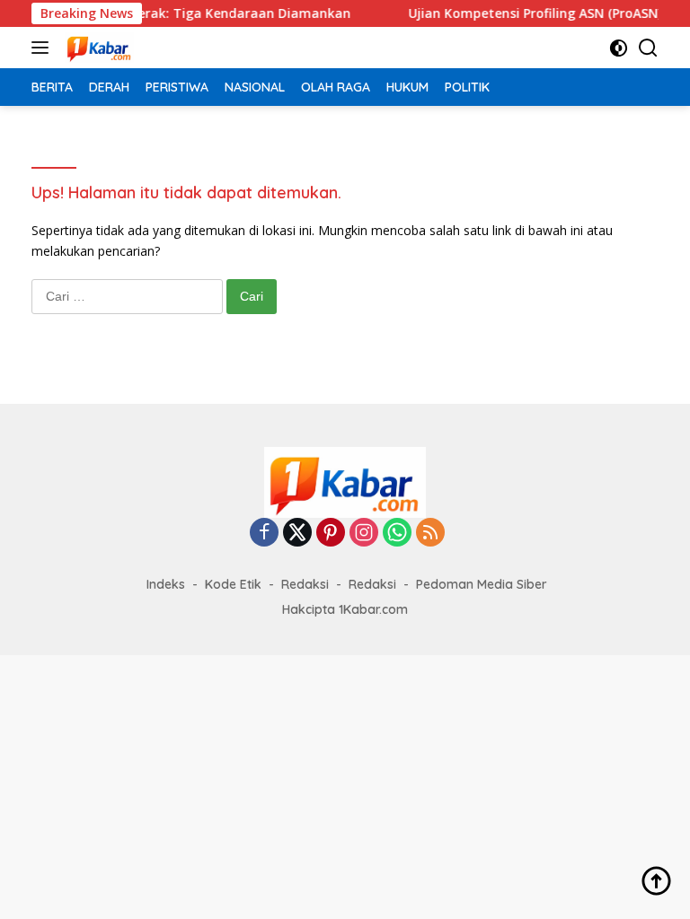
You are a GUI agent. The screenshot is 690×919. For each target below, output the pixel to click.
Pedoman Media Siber (481, 584)
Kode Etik (233, 584)
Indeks (165, 584)
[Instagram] (363, 533)
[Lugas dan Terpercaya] (97, 47)
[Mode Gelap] (618, 48)
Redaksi (305, 584)
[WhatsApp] (397, 533)
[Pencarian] (648, 48)
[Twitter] (297, 533)
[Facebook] (264, 533)
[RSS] (430, 533)
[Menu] (43, 47)
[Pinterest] (330, 533)
